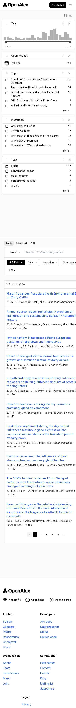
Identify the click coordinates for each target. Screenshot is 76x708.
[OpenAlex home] (15, 5)
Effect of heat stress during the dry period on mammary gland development (38, 406)
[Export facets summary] (70, 15)
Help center (47, 663)
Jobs (6, 683)
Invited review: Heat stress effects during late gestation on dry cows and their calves (39, 339)
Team (6, 668)
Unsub (7, 647)
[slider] (6, 42)
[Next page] (63, 534)
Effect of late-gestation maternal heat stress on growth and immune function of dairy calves (40, 358)
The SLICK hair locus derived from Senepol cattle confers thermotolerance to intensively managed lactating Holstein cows (38, 482)
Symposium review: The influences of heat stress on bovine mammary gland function (37, 458)
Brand (6, 678)
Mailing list (46, 683)
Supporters (47, 688)
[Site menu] (70, 5)
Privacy (26, 704)
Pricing (7, 631)
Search (7, 621)
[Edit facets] (65, 15)
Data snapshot (49, 627)
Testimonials (11, 673)
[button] (21, 262)
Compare (8, 627)
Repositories (11, 637)
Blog (43, 678)
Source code (48, 637)
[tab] (9, 243)
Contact (45, 668)
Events (44, 673)
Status (44, 631)
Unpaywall (9, 642)
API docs (46, 621)
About (7, 663)
